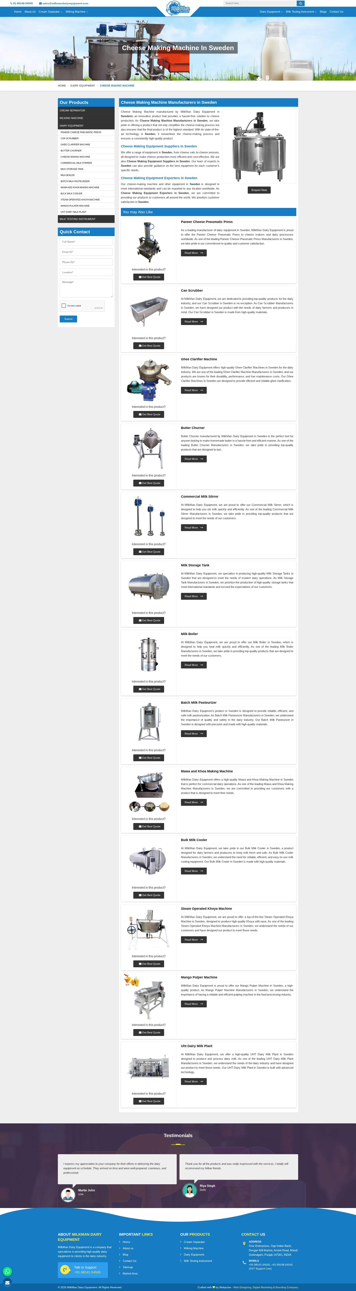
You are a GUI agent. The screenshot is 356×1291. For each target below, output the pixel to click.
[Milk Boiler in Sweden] (148, 654)
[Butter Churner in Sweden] (148, 448)
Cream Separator (49, 11)
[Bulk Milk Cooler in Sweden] (148, 860)
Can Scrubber (70, 138)
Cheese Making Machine (75, 157)
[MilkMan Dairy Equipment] (178, 11)
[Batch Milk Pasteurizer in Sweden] (148, 723)
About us (128, 1248)
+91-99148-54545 (282, 1264)
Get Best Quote (150, 276)
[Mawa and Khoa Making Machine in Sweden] (148, 792)
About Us (30, 11)
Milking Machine (75, 11)
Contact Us (336, 11)
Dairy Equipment (270, 11)
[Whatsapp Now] (7, 1271)
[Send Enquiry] (7, 1282)
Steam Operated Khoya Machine (80, 199)
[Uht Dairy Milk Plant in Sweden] (148, 1066)
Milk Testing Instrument (300, 11)
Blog (125, 1254)
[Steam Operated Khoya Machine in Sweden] (148, 929)
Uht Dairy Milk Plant (73, 212)
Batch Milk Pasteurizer (75, 181)
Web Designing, (242, 1287)
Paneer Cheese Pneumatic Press (81, 132)
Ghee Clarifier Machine (75, 144)
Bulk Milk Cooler (71, 193)
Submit (68, 318)
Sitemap (128, 1267)
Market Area (130, 1273)
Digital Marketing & (264, 1287)
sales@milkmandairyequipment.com (65, 3)
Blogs (323, 11)
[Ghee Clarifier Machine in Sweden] (148, 380)
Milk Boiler (68, 175)
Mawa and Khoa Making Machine (80, 187)
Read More (192, 252)
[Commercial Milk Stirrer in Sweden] (148, 517)
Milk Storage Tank (72, 169)
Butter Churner (71, 150)
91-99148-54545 (22, 3)
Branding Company (287, 1287)
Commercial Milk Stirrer (76, 163)
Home (18, 11)
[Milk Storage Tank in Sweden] (148, 586)
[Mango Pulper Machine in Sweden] (148, 998)
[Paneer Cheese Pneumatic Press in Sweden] (148, 242)
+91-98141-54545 (87, 1272)
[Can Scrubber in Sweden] (148, 311)
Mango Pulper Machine (75, 206)
